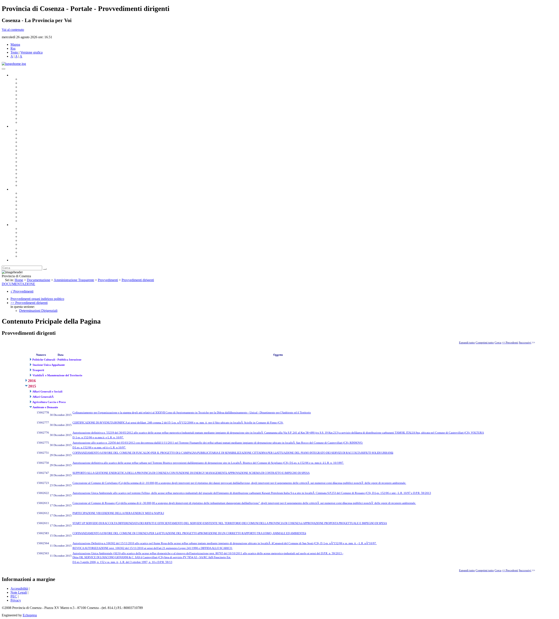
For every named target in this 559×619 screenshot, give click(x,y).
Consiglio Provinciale (34, 83)
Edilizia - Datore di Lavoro (37, 173)
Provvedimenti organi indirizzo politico (37, 299)
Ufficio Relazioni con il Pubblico (42, 110)
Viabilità (25, 177)
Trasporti (25, 162)
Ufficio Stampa (29, 114)
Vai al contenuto (13, 29)
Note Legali (18, 592)
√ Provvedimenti (21, 291)
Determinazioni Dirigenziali (38, 310)
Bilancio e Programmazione (38, 138)
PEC (13, 596)
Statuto (24, 217)
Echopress (30, 615)
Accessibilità (19, 588)
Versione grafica (31, 52)
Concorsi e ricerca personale (38, 201)
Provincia (17, 225)
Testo (14, 52)
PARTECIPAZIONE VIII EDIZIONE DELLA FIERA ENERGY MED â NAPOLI (118, 513)
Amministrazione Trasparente (39, 209)
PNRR (24, 158)
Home (19, 280)
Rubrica (15, 260)
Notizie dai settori (31, 118)
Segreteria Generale (32, 181)
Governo (16, 75)
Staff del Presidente (32, 185)
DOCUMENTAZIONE (18, 284)
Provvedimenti (108, 280)
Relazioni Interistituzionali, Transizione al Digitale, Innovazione (63, 150)
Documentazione (21, 189)
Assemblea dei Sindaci (34, 91)
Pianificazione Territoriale (37, 165)
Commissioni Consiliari (35, 95)
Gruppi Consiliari (31, 99)
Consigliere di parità (33, 103)
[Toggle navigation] (3, 69)
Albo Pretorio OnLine (34, 193)
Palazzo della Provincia (35, 232)
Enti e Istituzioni (30, 256)
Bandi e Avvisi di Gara (35, 197)
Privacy (15, 600)
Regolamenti (28, 221)
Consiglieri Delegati (33, 87)
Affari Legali (28, 146)
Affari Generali (29, 134)
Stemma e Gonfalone (33, 228)
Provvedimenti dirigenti (138, 280)
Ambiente (26, 169)
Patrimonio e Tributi (33, 154)
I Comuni (25, 248)
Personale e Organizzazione (38, 142)
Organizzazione (21, 126)
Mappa (15, 44)
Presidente (26, 79)
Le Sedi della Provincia (35, 236)
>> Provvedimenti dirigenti (29, 303)
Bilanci (24, 205)
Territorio (25, 244)
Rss (13, 48)
